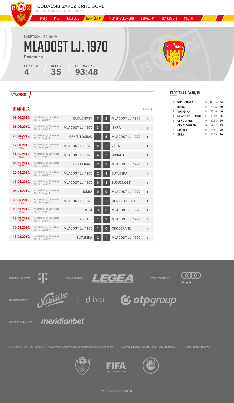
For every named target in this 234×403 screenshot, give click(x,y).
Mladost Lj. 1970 (126, 118)
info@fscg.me (201, 346)
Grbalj (118, 155)
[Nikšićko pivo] (53, 300)
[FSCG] (82, 366)
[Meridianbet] (62, 322)
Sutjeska (119, 173)
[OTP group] (148, 300)
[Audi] (191, 278)
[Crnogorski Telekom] (43, 278)
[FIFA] (116, 366)
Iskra (116, 127)
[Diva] (95, 300)
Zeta (116, 146)
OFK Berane (82, 164)
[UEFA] (151, 366)
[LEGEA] (113, 278)
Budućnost (82, 118)
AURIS (128, 391)
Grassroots (169, 18)
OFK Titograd (80, 137)
